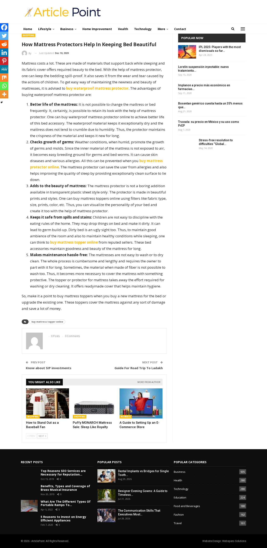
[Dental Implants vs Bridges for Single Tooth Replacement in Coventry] (106, 476)
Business (66, 29)
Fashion (179, 514)
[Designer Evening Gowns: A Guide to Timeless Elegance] (106, 495)
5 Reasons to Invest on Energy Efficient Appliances (63, 518)
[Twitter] (4, 36)
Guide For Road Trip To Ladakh (139, 368)
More (161, 29)
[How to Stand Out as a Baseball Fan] (47, 403)
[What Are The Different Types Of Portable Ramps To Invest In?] (29, 506)
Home (27, 29)
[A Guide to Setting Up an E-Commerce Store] (141, 403)
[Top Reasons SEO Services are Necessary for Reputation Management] (29, 475)
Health (123, 29)
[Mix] (4, 77)
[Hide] (1, 102)
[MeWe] (4, 69)
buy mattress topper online (74, 242)
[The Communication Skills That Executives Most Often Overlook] (106, 515)
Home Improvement (97, 29)
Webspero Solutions (234, 541)
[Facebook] (4, 27)
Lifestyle (44, 29)
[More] (4, 94)
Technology (143, 29)
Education (180, 497)
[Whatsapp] (4, 86)
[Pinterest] (4, 61)
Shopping (28, 35)
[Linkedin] (4, 52)
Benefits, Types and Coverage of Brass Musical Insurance (65, 488)
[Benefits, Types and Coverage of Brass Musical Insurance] (29, 490)
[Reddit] (4, 44)
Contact (180, 29)
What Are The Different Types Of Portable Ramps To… (66, 503)
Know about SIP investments (48, 368)
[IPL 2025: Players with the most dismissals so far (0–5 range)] (187, 51)
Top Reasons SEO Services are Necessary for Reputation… (63, 472)
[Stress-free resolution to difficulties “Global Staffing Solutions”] (187, 145)
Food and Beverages (187, 506)
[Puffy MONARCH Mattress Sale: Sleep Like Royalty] (94, 403)
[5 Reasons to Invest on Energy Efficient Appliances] (29, 521)
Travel (178, 523)
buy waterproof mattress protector (97, 88)
